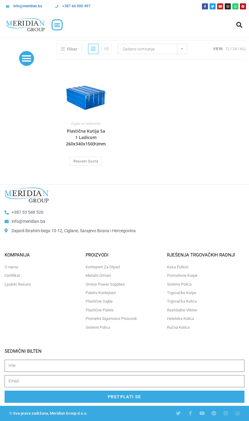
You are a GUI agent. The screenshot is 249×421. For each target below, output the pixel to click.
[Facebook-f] (190, 413)
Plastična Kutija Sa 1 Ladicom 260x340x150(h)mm (86, 137)
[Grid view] (93, 49)
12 (227, 48)
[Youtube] (220, 6)
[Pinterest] (243, 6)
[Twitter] (213, 6)
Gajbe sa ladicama (86, 123)
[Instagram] (228, 6)
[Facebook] (205, 6)
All (243, 48)
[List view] (106, 49)
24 (235, 48)
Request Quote (85, 161)
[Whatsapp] (235, 6)
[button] (57, 24)
